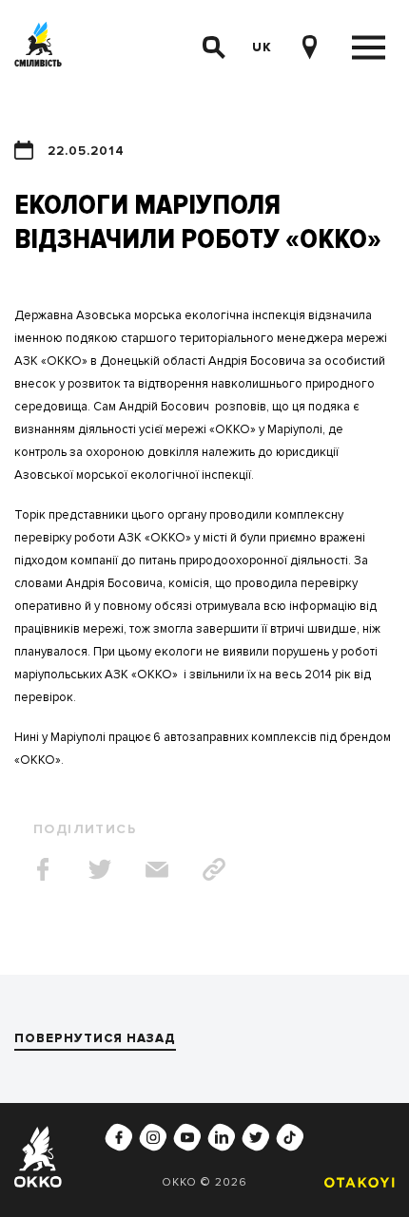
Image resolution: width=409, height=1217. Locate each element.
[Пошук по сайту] (214, 47)
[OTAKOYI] (355, 1182)
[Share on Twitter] (99, 869)
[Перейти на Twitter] (255, 1137)
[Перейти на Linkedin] (221, 1137)
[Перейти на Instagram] (153, 1137)
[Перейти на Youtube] (187, 1137)
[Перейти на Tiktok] (290, 1137)
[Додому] (38, 48)
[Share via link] (214, 869)
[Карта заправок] (309, 47)
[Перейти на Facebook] (119, 1137)
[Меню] (368, 48)
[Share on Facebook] (42, 869)
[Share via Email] (156, 869)
